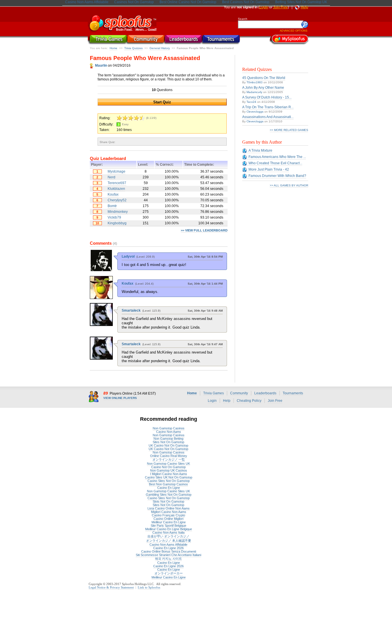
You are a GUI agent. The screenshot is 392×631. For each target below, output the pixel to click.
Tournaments (293, 393)
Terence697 (117, 183)
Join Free (280, 7)
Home (113, 48)
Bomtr (112, 206)
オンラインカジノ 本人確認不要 (168, 540)
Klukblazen (116, 189)
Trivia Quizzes (133, 48)
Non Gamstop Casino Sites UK (168, 463)
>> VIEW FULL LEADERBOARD (204, 230)
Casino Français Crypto (168, 515)
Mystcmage (116, 171)
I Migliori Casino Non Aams (168, 474)
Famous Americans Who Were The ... (277, 157)
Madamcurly (254, 92)
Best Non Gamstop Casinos (168, 484)
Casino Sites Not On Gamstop (169, 481)
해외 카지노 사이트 (168, 558)
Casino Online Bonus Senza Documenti (168, 551)
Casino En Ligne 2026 (168, 548)
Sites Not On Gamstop (168, 442)
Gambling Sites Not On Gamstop (168, 494)
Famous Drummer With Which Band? (277, 176)
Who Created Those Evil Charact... (275, 163)
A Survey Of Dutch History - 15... (267, 97)
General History (160, 48)
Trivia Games (213, 393)
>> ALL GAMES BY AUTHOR (289, 185)
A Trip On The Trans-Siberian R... (268, 107)
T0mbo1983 (255, 82)
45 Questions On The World (263, 78)
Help (304, 7)
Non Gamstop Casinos (169, 428)
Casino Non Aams (168, 431)
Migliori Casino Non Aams (168, 512)
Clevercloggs (255, 111)
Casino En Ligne (168, 487)
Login (263, 7)
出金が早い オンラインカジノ (168, 536)
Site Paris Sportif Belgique (168, 525)
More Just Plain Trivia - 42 (269, 169)
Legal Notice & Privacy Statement (111, 587)
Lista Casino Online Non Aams (169, 508)
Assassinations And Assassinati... (268, 117)
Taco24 (251, 101)
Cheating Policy (249, 401)
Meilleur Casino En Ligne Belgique (168, 529)
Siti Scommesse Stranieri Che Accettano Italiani (168, 555)
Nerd (111, 177)
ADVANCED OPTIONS (293, 30)
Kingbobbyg (117, 223)
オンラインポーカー (168, 573)
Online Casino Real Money (168, 456)
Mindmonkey (118, 212)
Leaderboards (265, 393)
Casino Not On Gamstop (168, 467)
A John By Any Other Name (263, 88)
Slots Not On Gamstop (168, 501)
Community (239, 393)
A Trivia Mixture (260, 150)
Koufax (113, 194)
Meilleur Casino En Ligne (169, 522)
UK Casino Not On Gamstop (168, 445)
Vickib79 (114, 217)
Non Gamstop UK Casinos (168, 470)
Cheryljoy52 (117, 200)
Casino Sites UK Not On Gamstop (168, 477)
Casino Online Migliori (168, 518)
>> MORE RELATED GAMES (289, 130)
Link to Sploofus (149, 587)
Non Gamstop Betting (168, 438)
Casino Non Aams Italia (168, 532)
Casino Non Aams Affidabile (168, 544)
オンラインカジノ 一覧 (168, 459)
